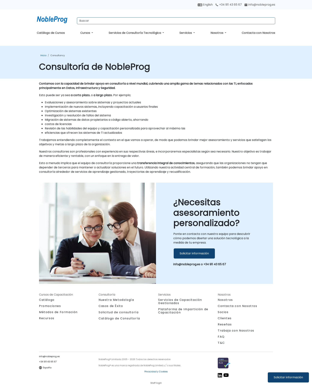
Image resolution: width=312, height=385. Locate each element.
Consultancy (57, 55)
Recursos (46, 318)
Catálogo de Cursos (51, 33)
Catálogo (47, 300)
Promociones (50, 306)
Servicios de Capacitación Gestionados (180, 301)
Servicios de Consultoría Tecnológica (135, 33)
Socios (223, 312)
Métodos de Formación (58, 312)
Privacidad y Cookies (156, 371)
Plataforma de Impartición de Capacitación (183, 311)
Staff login (156, 382)
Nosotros (217, 33)
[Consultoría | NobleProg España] (55, 18)
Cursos (85, 33)
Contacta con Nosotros (258, 33)
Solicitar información (288, 377)
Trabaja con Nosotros (236, 330)
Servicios (186, 33)
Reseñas (225, 324)
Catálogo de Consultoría (119, 318)
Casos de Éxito (111, 306)
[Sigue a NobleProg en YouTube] (226, 375)
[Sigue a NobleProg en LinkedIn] (220, 375)
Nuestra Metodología (116, 300)
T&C (221, 343)
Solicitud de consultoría (118, 312)
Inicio (43, 55)
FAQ (221, 337)
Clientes (225, 318)
